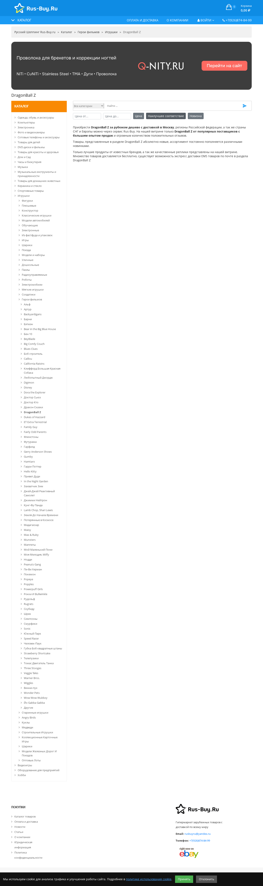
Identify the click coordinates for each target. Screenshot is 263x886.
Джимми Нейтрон (35, 500)
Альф (27, 304)
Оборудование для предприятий (38, 770)
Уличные (27, 260)
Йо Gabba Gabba (34, 703)
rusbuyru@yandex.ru (198, 834)
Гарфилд (29, 447)
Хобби (22, 775)
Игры (25, 240)
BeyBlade (29, 339)
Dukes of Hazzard (34, 417)
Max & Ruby (31, 535)
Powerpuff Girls (33, 589)
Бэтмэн (28, 324)
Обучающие (30, 225)
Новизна (196, 116)
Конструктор (30, 210)
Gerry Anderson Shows (38, 451)
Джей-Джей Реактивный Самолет (39, 493)
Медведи (27, 727)
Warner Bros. (32, 678)
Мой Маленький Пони (38, 549)
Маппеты (30, 544)
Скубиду (29, 609)
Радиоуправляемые (34, 275)
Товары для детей (29, 142)
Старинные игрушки (35, 712)
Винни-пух (30, 688)
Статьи (18, 832)
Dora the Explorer (34, 392)
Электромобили (32, 284)
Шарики (27, 245)
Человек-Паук (33, 643)
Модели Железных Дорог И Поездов (39, 753)
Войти (205, 20)
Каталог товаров (25, 816)
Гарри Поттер (32, 466)
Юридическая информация (23, 844)
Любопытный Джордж (38, 377)
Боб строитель (33, 354)
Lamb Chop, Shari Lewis (38, 510)
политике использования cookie (148, 879)
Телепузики (31, 658)
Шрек (27, 614)
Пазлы (26, 270)
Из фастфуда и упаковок (37, 235)
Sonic (27, 628)
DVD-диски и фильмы (31, 147)
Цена (138, 116)
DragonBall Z (32, 412)
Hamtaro (29, 461)
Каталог (21, 106)
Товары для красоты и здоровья (38, 152)
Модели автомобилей (36, 220)
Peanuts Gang (32, 564)
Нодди (28, 559)
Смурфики (30, 624)
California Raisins (34, 363)
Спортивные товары (31, 191)
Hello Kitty (30, 471)
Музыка (23, 167)
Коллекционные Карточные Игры (40, 739)
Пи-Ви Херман (33, 569)
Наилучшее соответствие (166, 116)
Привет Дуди (32, 476)
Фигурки (27, 200)
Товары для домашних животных (39, 181)
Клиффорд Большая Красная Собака (42, 370)
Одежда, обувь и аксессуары (36, 117)
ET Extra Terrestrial (35, 422)
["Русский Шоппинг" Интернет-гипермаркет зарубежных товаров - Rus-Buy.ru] (35, 6)
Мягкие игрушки (33, 289)
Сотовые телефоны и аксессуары (39, 137)
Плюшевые (29, 205)
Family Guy (30, 427)
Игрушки (24, 196)
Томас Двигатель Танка (39, 663)
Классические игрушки (36, 215)
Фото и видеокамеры (31, 132)
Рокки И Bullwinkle (35, 594)
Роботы (27, 279)
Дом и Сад (24, 157)
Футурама (30, 442)
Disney (28, 387)
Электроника (26, 127)
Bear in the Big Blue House (40, 329)
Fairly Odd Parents (35, 432)
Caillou (28, 358)
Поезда (26, 250)
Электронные (30, 230)
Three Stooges (32, 668)
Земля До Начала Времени (41, 515)
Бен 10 (28, 334)
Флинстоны (31, 437)
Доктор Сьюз (32, 397)
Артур (27, 309)
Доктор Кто (31, 402)
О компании (177, 20)
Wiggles (28, 683)
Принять (184, 879)
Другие (28, 707)
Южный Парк (32, 633)
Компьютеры (26, 122)
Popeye (28, 579)
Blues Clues (31, 349)
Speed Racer (31, 638)
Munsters (30, 540)
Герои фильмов (32, 299)
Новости (19, 827)
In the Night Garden (36, 481)
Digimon (29, 382)
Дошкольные (30, 265)
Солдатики (28, 294)
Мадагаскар (31, 525)
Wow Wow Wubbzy (35, 698)
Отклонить (206, 879)
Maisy (27, 530)
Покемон (30, 574)
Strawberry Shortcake (37, 653)
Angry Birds (29, 717)
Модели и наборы (33, 255)
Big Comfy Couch (34, 344)
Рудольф (29, 599)
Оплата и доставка (142, 20)
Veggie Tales (31, 673)
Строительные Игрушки (37, 732)
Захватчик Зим (33, 486)
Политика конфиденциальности (28, 855)
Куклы (26, 722)
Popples (29, 584)
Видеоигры (25, 765)
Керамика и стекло (30, 186)
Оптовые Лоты (31, 760)
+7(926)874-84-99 (238, 20)
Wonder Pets (32, 693)
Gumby (28, 456)
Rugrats (28, 604)
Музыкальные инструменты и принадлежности (37, 174)
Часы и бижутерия (29, 162)
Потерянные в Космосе (38, 520)
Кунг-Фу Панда (33, 505)
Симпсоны (30, 619)
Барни (28, 319)
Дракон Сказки (33, 407)
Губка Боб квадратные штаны (43, 648)
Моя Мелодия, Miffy (36, 554)
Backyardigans (33, 314)
